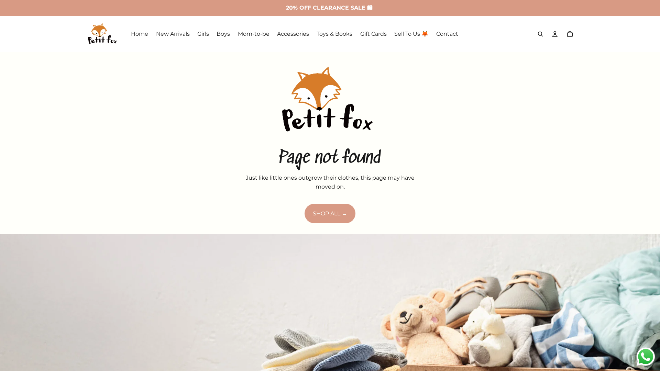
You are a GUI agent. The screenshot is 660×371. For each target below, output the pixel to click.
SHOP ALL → (330, 213)
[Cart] (570, 34)
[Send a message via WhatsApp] (646, 357)
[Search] (540, 34)
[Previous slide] (11, 358)
